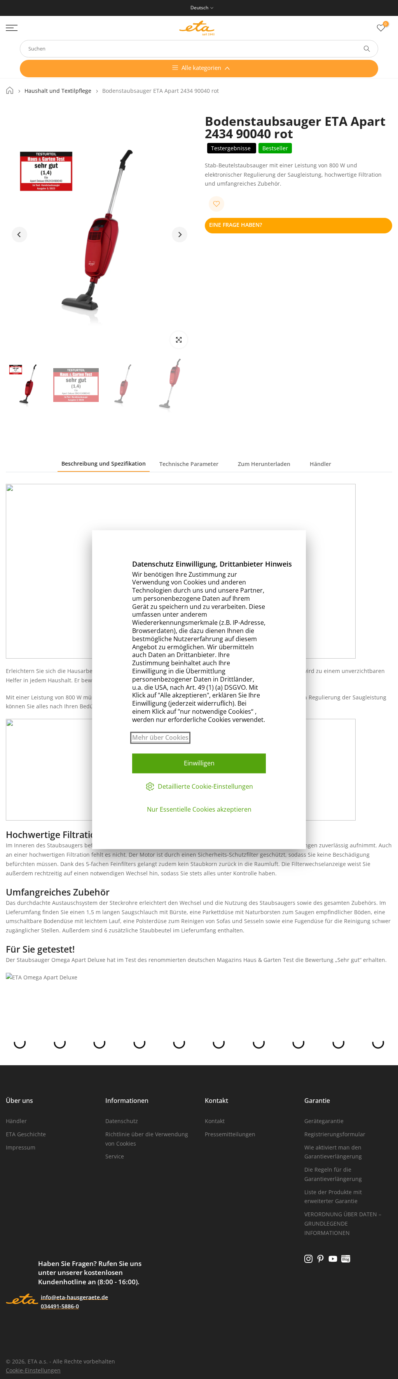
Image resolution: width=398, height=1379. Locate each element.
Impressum (20, 1147)
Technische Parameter (188, 464)
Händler (320, 464)
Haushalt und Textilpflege (57, 91)
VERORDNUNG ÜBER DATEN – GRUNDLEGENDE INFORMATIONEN (342, 1223)
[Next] (179, 234)
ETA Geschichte (26, 1134)
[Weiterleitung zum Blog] (345, 1259)
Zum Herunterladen (264, 464)
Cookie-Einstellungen (33, 1370)
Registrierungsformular (334, 1134)
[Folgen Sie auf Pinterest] (320, 1259)
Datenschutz (121, 1121)
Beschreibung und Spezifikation (103, 463)
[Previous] (19, 234)
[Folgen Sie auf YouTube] (332, 1259)
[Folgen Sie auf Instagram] (308, 1259)
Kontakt (215, 1121)
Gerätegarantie (324, 1121)
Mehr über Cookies (160, 738)
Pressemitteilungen (230, 1134)
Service (114, 1156)
